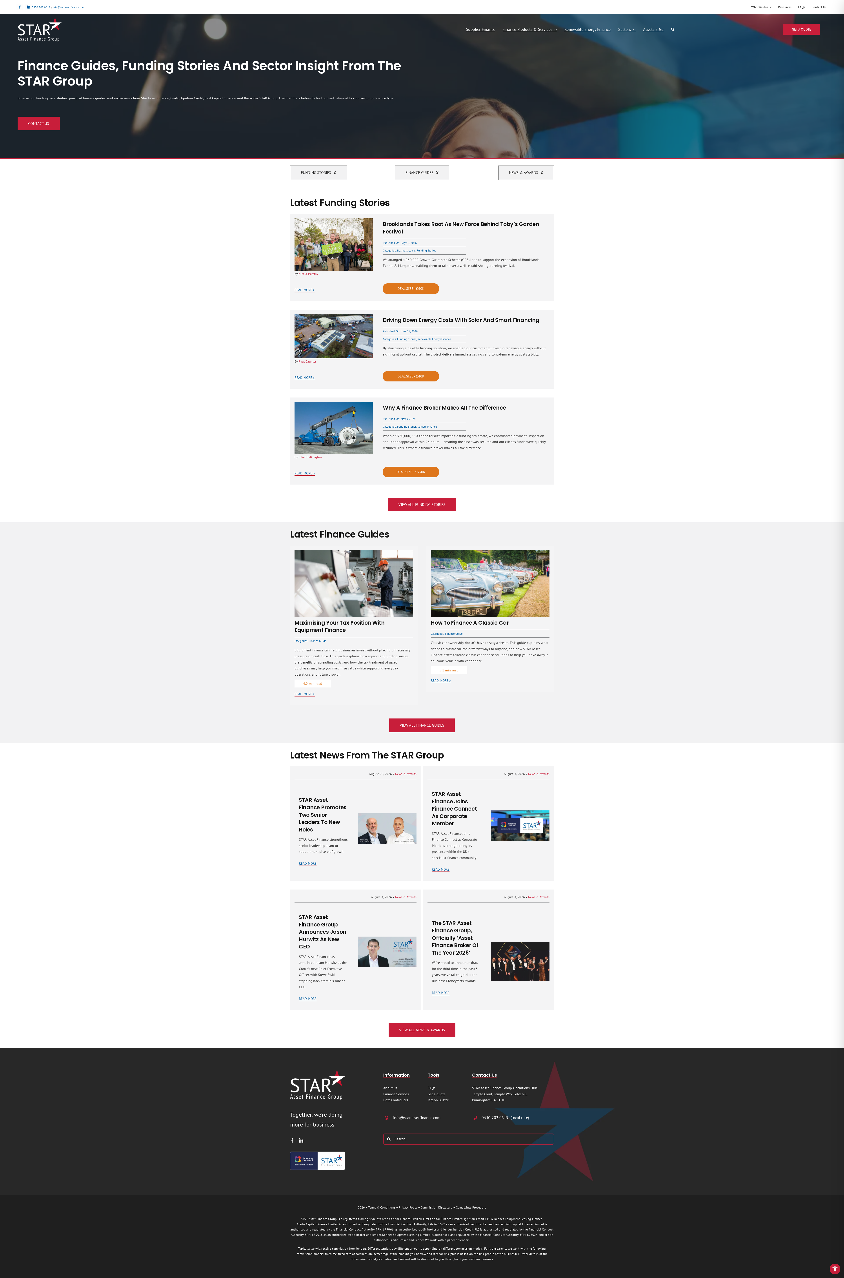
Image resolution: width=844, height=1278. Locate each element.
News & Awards (406, 774)
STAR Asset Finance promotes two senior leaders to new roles (322, 814)
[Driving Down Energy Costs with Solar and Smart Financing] (334, 317)
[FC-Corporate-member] (317, 1153)
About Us (390, 1088)
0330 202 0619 (41, 7)
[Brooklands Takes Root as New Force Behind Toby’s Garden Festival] (334, 221)
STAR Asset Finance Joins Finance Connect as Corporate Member (454, 808)
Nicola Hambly (308, 274)
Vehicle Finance (427, 426)
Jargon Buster (438, 1100)
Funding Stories (426, 250)
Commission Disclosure (436, 1207)
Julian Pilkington (310, 457)
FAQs (432, 1088)
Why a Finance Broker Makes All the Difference (444, 407)
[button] (672, 29)
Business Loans (406, 250)
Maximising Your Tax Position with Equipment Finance (340, 626)
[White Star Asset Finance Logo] (40, 19)
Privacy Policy (408, 1207)
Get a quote (437, 1094)
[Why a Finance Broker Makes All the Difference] (334, 405)
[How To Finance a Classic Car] (490, 553)
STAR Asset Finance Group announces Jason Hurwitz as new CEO (322, 931)
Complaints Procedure (471, 1207)
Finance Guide (317, 641)
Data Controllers (395, 1100)
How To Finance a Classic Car (470, 622)
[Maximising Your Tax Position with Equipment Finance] (354, 553)
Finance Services (396, 1094)
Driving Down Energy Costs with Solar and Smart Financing (461, 320)
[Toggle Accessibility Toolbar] (835, 1269)
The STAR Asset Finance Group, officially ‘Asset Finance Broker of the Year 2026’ (455, 937)
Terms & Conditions (381, 1207)
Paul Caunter (307, 361)
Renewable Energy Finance (434, 339)
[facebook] (19, 7)
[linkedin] (28, 7)
